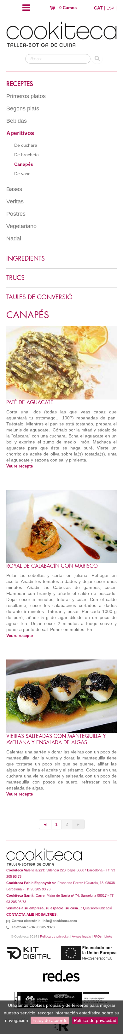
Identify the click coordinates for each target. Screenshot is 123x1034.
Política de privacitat (54, 936)
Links (108, 936)
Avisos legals (81, 936)
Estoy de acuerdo (49, 1020)
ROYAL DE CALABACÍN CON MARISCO (52, 566)
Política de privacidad (95, 1020)
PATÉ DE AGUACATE (29, 402)
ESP (110, 8)
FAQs (98, 936)
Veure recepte (19, 466)
